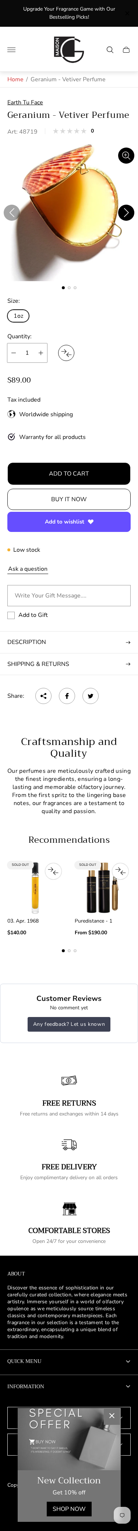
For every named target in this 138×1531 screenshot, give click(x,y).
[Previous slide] (12, 213)
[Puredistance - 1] (103, 888)
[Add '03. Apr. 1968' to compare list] (53, 871)
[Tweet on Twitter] (90, 696)
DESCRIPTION (26, 642)
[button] (63, 287)
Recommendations (69, 840)
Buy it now (69, 499)
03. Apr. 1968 (23, 921)
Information (25, 1386)
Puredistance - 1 (93, 921)
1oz (18, 316)
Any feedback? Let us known (69, 1024)
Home (15, 79)
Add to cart (69, 474)
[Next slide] (126, 213)
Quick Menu (24, 1361)
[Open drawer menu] (11, 50)
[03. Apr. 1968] (35, 888)
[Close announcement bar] (126, 13)
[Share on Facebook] (67, 696)
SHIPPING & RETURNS (38, 664)
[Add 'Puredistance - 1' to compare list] (120, 871)
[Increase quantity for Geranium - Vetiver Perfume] (41, 352)
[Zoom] (126, 156)
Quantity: (19, 336)
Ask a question (27, 569)
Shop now (69, 1509)
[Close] (112, 1417)
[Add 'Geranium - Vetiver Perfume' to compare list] (66, 353)
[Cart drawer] (126, 50)
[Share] (43, 696)
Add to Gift (33, 615)
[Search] (110, 50)
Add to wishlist (64, 521)
